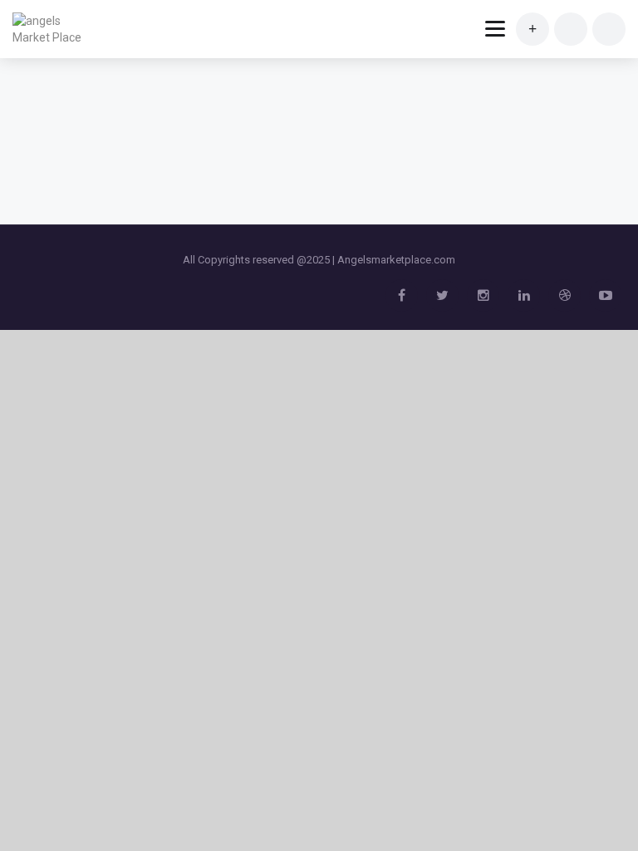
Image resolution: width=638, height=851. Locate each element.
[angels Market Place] (51, 29)
